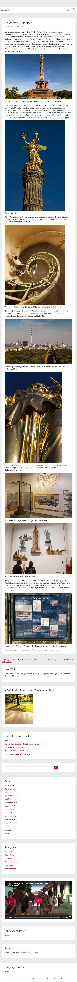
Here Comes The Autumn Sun (16, 751)
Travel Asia (9, 852)
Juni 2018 (8, 813)
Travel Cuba (9, 855)
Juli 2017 (8, 827)
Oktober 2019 (10, 799)
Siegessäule (59, 650)
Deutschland (43, 650)
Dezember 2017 (11, 816)
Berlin (36, 650)
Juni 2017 (8, 830)
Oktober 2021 (10, 789)
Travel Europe (12, 650)
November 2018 (11, 803)
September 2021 (11, 792)
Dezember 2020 (11, 796)
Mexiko (7, 740)
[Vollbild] (70, 917)
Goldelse (51, 650)
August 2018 (9, 809)
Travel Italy (9, 865)
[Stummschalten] (67, 917)
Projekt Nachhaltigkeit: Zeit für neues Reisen (22, 744)
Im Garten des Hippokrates (15, 747)
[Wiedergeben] (7, 917)
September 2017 (11, 823)
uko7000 (6, 10)
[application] (38, 900)
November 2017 (11, 820)
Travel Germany (23, 650)
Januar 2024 (9, 785)
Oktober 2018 (10, 806)
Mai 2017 (8, 833)
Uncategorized (10, 869)
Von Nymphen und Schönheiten (61, 660)
